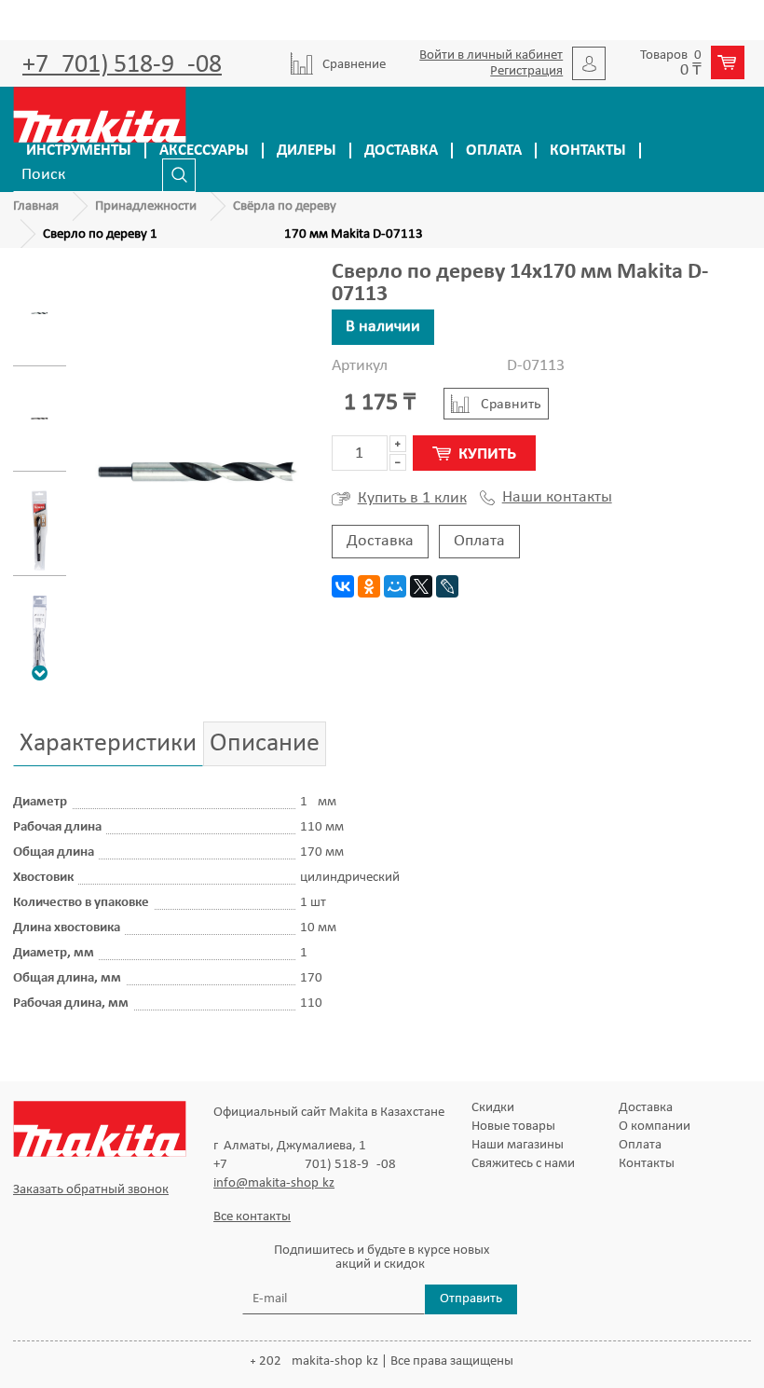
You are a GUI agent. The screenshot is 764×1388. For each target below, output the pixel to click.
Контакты (588, 150)
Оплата (494, 150)
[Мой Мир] (395, 586)
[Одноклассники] (369, 586)
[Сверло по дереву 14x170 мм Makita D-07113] (39, 314)
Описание (265, 744)
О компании (654, 1127)
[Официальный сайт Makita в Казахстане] (99, 114)
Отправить (471, 1299)
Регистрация (526, 71)
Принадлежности (146, 206)
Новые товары (513, 1127)
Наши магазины (517, 1145)
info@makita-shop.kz (273, 1183)
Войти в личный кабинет (491, 55)
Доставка (401, 150)
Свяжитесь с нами (523, 1164)
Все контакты (252, 1217)
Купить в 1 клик (412, 498)
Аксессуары (204, 150)
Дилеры (306, 150)
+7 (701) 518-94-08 (122, 65)
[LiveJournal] (447, 586)
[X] (421, 586)
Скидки (492, 1108)
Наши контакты (557, 497)
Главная (36, 206)
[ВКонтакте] (343, 586)
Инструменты (78, 150)
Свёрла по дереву (284, 206)
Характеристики (108, 744)
